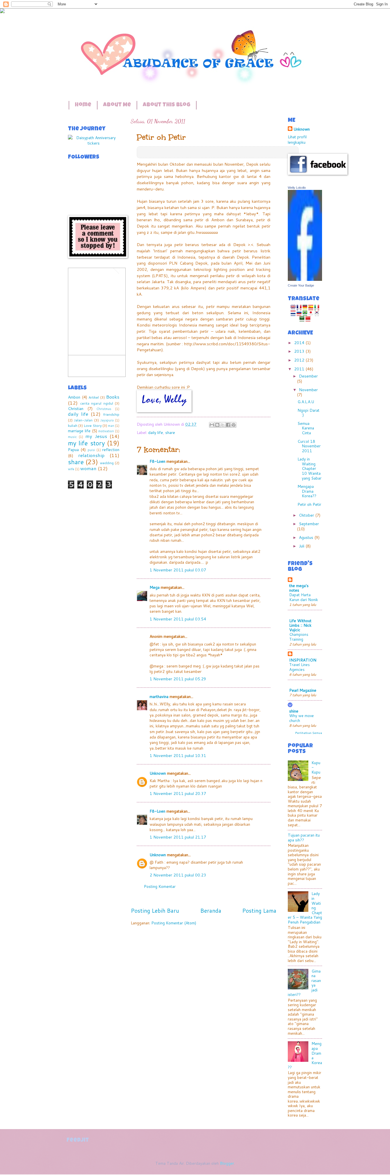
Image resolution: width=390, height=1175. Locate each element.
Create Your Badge (301, 285)
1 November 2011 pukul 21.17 (178, 837)
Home (83, 105)
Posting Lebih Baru (155, 910)
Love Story (93, 425)
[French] (299, 308)
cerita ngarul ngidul (96, 403)
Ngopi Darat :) (308, 412)
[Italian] (316, 308)
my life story (86, 443)
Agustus (306, 537)
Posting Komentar (160, 886)
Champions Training (298, 637)
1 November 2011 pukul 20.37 (178, 793)
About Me (117, 105)
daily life (155, 432)
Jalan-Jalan (83, 420)
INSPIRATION (302, 660)
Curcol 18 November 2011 (309, 446)
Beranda (210, 910)
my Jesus (96, 436)
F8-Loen (157, 461)
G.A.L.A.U (305, 401)
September (309, 523)
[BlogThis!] (217, 425)
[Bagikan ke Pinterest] (233, 425)
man (111, 425)
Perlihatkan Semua (308, 733)
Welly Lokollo (297, 187)
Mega (155, 587)
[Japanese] (310, 313)
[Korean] (316, 313)
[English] (293, 308)
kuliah (72, 425)
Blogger (227, 1163)
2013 (299, 351)
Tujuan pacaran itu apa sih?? (304, 837)
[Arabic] (301, 319)
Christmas (104, 409)
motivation (106, 431)
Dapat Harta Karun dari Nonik (303, 597)
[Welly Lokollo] (305, 279)
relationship (91, 455)
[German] (305, 308)
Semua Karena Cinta (305, 428)
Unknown (158, 773)
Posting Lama (259, 910)
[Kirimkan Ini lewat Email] (212, 425)
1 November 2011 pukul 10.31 (178, 755)
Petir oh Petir (309, 504)
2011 (299, 369)
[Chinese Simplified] (307, 319)
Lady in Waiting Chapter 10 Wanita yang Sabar (309, 468)
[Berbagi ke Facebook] (228, 425)
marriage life (79, 430)
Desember (308, 376)
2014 (299, 342)
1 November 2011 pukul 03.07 (178, 570)
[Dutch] (293, 313)
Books (112, 396)
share (170, 432)
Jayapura (107, 420)
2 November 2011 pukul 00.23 (178, 875)
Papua (73, 449)
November (308, 389)
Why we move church (301, 718)
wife (71, 469)
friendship (111, 414)
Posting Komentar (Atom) (173, 923)
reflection (110, 449)
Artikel (94, 397)
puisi (91, 450)
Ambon (74, 397)
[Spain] (310, 308)
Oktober (307, 515)
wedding (107, 462)
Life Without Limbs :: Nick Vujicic (300, 625)
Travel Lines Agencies (299, 667)
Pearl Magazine (302, 690)
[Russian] (299, 313)
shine (293, 711)
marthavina (159, 696)
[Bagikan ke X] (223, 425)
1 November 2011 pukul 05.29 (178, 678)
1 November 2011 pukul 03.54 (178, 619)
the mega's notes (299, 588)
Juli (302, 546)
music (72, 437)
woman (88, 468)
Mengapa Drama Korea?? (306, 491)
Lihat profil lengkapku (297, 139)
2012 (299, 360)
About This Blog (166, 105)
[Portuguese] (305, 313)
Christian (75, 408)
